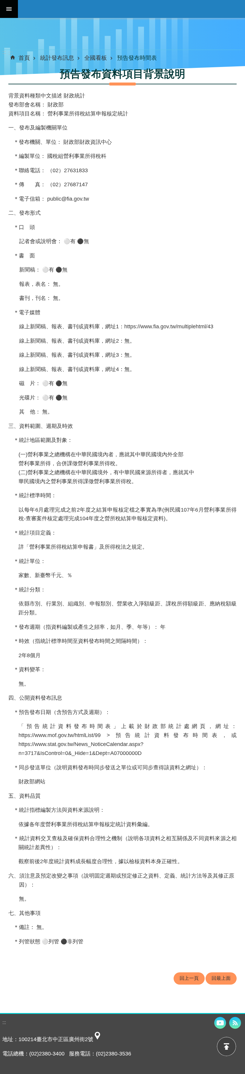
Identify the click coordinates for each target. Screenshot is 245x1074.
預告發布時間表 (137, 57)
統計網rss (235, 1023)
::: (4, 52)
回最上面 (221, 978)
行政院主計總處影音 (220, 1023)
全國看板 (95, 57)
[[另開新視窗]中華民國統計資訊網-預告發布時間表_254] (97, 1039)
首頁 (24, 57)
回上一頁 (189, 978)
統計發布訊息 (57, 57)
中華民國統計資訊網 (131, 9)
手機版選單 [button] (9, 9)
